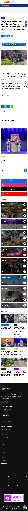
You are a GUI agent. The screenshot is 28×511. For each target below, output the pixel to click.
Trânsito (13, 10)
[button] (2, 124)
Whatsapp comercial (6, 409)
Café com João (5, 418)
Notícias (8, 10)
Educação (4, 460)
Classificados (5, 437)
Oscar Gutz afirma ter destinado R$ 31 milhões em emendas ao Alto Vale (7, 353)
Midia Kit (4, 412)
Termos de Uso (19, 510)
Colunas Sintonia (4, 325)
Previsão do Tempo (6, 429)
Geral (16, 325)
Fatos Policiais (5, 432)
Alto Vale (3, 369)
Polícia (3, 452)
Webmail (4, 506)
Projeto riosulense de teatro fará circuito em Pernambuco (19, 353)
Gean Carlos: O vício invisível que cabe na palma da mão (6, 329)
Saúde (3, 449)
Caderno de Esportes (6, 421)
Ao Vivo (6, 1)
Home (3, 10)
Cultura (2, 156)
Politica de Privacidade (8, 510)
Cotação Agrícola (6, 434)
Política (2, 349)
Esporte (3, 444)
